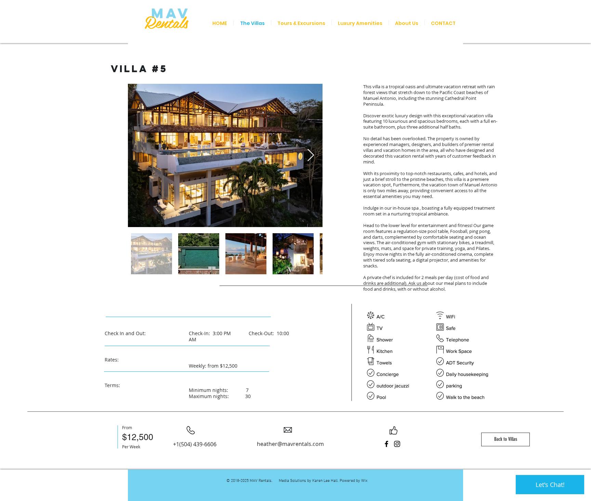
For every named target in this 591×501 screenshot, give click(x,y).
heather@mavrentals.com (290, 444)
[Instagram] (397, 444)
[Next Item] (311, 155)
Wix (364, 480)
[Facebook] (386, 444)
